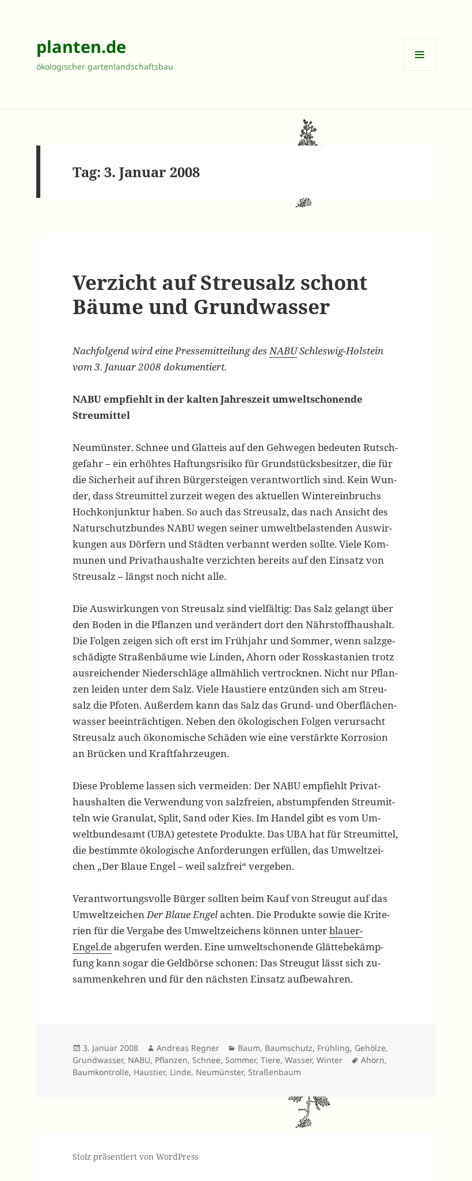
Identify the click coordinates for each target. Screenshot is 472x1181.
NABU (283, 350)
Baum (249, 1047)
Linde (180, 1072)
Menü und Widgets (420, 70)
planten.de (81, 46)
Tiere (270, 1059)
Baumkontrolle (101, 1072)
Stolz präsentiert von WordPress (135, 1156)
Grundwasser (98, 1059)
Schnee (206, 1059)
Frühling (333, 1047)
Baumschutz (289, 1047)
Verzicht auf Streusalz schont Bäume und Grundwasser (220, 294)
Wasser (298, 1059)
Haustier (149, 1072)
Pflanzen (171, 1059)
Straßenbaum (274, 1072)
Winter (329, 1059)
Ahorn (373, 1059)
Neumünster (219, 1072)
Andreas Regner (188, 1047)
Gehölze (370, 1047)
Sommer (240, 1059)
